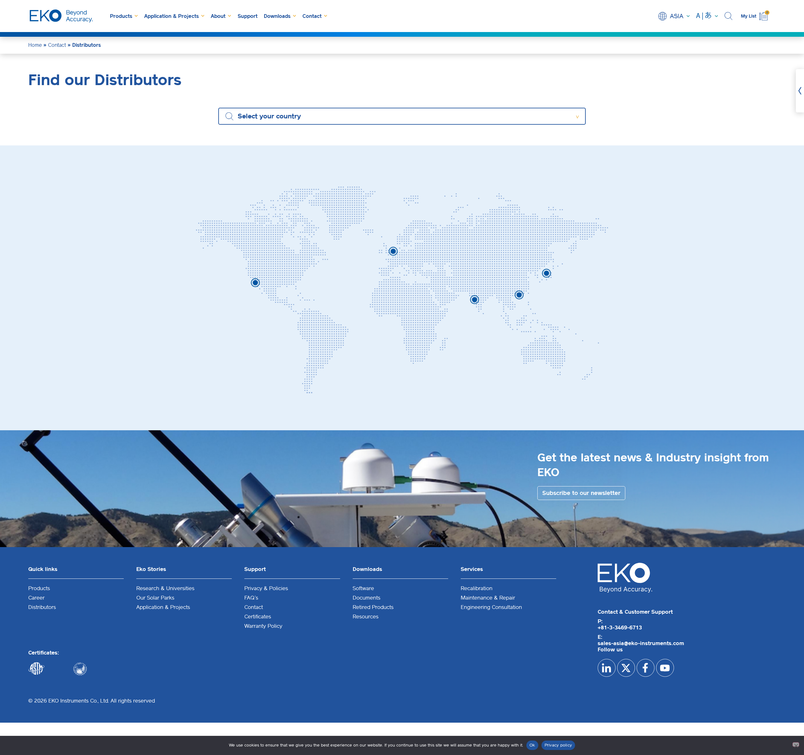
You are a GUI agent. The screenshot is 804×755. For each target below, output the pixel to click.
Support (248, 16)
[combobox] (402, 116)
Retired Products (373, 607)
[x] (626, 668)
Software (363, 588)
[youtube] (665, 668)
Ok (532, 745)
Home (35, 45)
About (218, 16)
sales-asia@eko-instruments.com (641, 643)
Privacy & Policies (266, 588)
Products (121, 16)
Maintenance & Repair (488, 598)
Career (36, 598)
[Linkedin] (607, 668)
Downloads (277, 16)
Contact (312, 16)
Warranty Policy (263, 626)
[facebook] (646, 668)
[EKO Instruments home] (61, 16)
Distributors (42, 607)
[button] (729, 16)
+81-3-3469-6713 (620, 627)
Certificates (257, 616)
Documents (366, 598)
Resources (365, 616)
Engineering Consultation (491, 607)
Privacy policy (558, 745)
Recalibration (476, 588)
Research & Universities (165, 588)
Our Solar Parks (155, 598)
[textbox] (272, 116)
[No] (795, 744)
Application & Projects (171, 16)
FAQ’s (251, 598)
